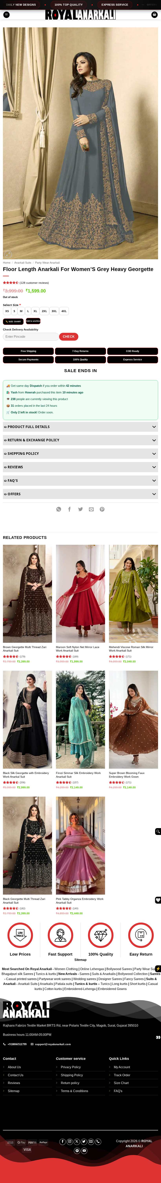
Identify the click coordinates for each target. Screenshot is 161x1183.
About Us (14, 1067)
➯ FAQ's (11, 480)
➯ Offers (12, 494)
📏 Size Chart (13, 321)
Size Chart (121, 1083)
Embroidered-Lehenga (80, 989)
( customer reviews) (34, 282)
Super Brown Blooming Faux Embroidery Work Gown (127, 774)
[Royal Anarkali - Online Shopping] (80, 15)
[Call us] (98, 1142)
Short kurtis (138, 984)
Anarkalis (47, 984)
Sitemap (80, 959)
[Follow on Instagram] (70, 1142)
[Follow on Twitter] (84, 1142)
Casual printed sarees (21, 979)
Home (6, 262)
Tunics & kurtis (46, 974)
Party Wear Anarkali (47, 262)
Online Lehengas (92, 969)
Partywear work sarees (55, 979)
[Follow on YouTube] (84, 1151)
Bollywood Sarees (119, 969)
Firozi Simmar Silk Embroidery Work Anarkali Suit (78, 774)
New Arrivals (67, 974)
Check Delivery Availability (20, 329)
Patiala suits (64, 984)
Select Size (12, 305)
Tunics (106, 984)
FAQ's (118, 1091)
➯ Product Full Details (26, 427)
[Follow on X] (77, 1142)
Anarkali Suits (22, 262)
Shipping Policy (72, 1075)
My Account (122, 1067)
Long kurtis (120, 984)
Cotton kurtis (53, 989)
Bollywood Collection (133, 974)
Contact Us (15, 1075)
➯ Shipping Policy (21, 453)
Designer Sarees (110, 979)
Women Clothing (66, 969)
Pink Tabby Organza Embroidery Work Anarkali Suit (79, 900)
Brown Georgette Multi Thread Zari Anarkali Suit (24, 648)
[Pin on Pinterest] (102, 509)
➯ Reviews (13, 467)
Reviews (14, 1083)
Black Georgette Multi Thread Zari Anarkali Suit (24, 900)
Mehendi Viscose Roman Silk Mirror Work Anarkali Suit (131, 648)
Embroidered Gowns (112, 989)
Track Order (122, 1075)
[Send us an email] (91, 1142)
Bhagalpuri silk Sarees (17, 974)
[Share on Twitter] (80, 509)
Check (69, 336)
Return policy (70, 1083)
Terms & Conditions (74, 1091)
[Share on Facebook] (70, 509)
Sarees (85, 974)
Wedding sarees (84, 979)
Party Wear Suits (146, 969)
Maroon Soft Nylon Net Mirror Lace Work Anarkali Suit (77, 648)
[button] (6, 15)
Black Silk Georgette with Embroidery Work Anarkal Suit (26, 774)
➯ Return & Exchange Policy (31, 440)
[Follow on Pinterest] (77, 1151)
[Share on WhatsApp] (59, 509)
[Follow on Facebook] (62, 1142)
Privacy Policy (71, 1067)
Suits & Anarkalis (104, 974)
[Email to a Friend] (91, 509)
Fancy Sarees (134, 979)
